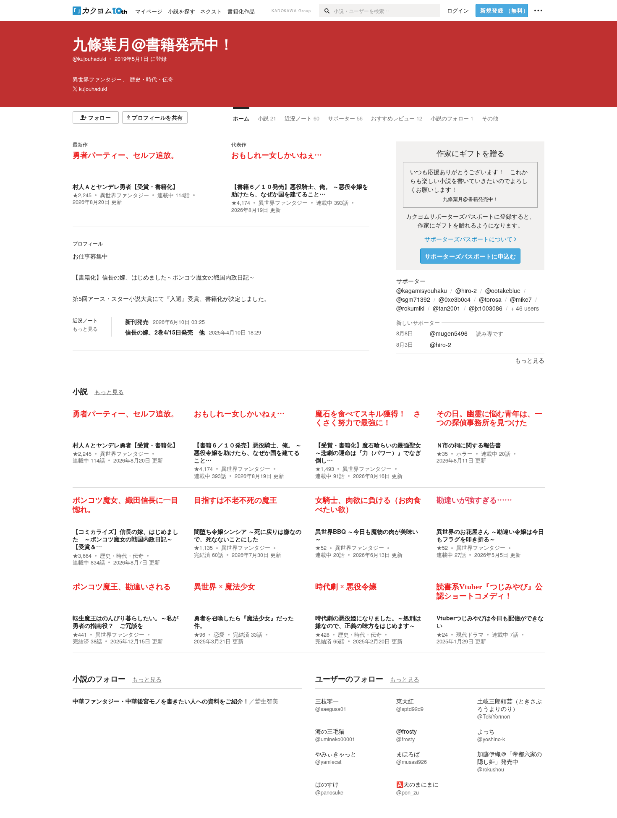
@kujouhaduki (89, 58)
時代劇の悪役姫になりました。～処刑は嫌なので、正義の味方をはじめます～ (368, 622)
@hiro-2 (466, 290)
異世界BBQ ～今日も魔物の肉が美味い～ (366, 535)
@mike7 (521, 299)
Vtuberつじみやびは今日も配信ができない (490, 622)
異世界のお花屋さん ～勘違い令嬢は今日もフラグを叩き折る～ (490, 535)
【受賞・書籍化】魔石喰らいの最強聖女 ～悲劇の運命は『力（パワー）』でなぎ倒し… (368, 452)
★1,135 (203, 547)
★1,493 (324, 468)
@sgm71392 (413, 299)
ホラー (464, 453)
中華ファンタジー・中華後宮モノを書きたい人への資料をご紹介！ (161, 701)
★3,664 (82, 555)
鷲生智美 (266, 701)
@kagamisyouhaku (421, 290)
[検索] (326, 10)
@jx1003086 (485, 308)
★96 (199, 634)
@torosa (490, 299)
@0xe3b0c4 (455, 299)
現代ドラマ (470, 634)
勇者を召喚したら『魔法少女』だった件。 (244, 622)
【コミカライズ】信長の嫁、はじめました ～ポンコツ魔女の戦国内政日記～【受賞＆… (125, 539)
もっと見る (85, 328)
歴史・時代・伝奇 (122, 555)
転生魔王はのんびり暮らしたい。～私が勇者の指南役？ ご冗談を (125, 622)
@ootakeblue (502, 290)
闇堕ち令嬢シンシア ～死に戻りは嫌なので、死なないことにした (247, 535)
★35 (442, 453)
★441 (80, 634)
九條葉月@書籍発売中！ (153, 43)
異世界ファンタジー (124, 195)
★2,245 (82, 195)
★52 (321, 547)
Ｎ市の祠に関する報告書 (469, 445)
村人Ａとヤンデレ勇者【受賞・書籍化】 (125, 186)
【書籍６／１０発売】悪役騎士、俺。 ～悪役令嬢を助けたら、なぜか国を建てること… (299, 190)
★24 (442, 634)
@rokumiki (410, 308)
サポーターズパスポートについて (468, 239)
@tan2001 (446, 308)
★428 (322, 634)
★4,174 (240, 202)
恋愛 (219, 634)
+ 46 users (525, 308)
